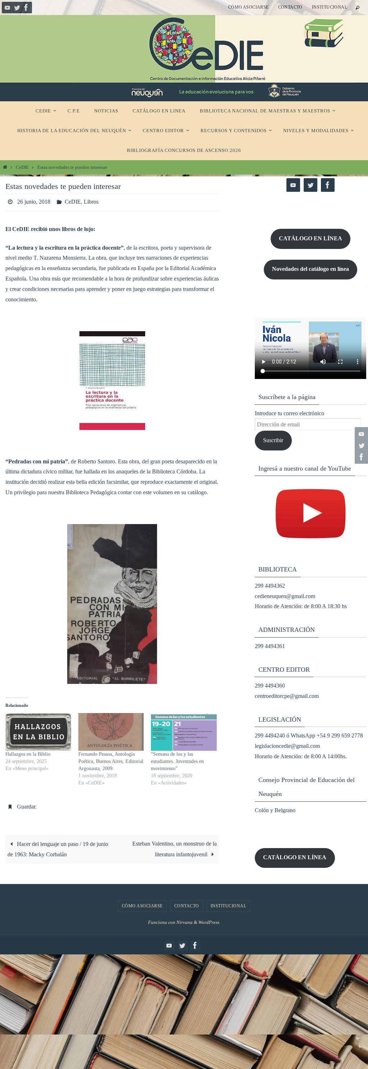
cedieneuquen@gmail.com (285, 596)
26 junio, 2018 (33, 201)
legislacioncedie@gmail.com (287, 746)
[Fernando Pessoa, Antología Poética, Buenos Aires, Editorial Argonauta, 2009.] (111, 730)
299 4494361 (270, 646)
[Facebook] (26, 7)
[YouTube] (7, 7)
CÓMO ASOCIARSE (248, 7)
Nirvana (184, 922)
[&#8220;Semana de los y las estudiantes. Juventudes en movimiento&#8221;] (184, 730)
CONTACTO (290, 7)
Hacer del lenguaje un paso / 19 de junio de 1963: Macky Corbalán (58, 845)
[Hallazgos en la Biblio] (38, 730)
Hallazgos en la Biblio (27, 752)
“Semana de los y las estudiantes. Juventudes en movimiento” (177, 759)
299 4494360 (270, 685)
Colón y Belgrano (275, 810)
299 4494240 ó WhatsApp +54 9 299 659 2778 (309, 735)
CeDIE (22, 167)
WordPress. (209, 922)
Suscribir (273, 440)
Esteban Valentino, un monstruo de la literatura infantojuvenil (174, 845)
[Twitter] (17, 7)
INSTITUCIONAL (329, 7)
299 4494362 (270, 586)
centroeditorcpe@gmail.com (287, 696)
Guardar (26, 803)
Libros (91, 201)
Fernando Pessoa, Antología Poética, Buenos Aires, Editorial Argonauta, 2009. (110, 759)
